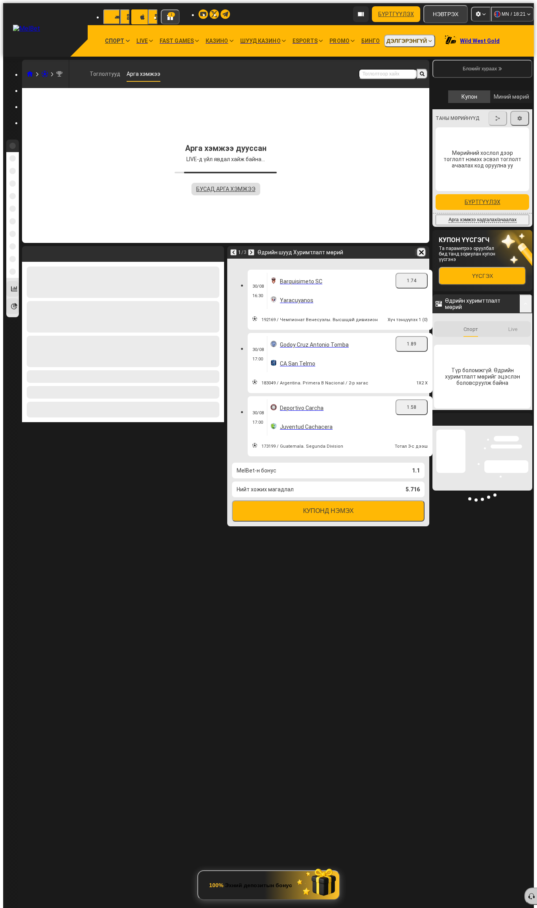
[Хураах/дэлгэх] (525, 441)
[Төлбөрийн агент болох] (361, 14)
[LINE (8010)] (30, 74)
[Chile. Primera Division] (59, 74)
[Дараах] (251, 252)
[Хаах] (526, 562)
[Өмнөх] (233, 252)
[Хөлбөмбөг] (45, 74)
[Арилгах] (421, 252)
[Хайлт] (422, 74)
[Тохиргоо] (481, 14)
